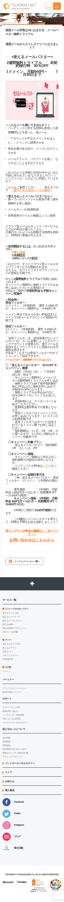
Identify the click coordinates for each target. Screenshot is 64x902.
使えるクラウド (9, 648)
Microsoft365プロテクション (14, 628)
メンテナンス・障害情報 (13, 715)
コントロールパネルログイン (15, 722)
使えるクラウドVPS (11, 644)
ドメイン (6, 671)
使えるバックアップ (11, 617)
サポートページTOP (11, 707)
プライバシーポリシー (12, 757)
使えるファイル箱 (10, 613)
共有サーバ (7, 652)
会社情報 (6, 738)
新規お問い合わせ (10, 711)
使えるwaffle (7, 624)
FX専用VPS (7, 659)
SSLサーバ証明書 (10, 632)
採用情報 (6, 742)
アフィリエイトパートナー (14, 688)
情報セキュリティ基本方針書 (15, 753)
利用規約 (6, 745)
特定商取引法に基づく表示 (14, 749)
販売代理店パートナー (12, 692)
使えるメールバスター (12, 620)
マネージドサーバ (10, 655)
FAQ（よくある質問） (12, 719)
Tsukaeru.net (24, 874)
